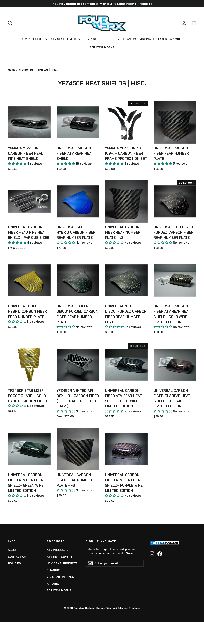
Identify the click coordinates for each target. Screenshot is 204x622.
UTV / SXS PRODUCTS (100, 39)
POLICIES (14, 563)
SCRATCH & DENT (101, 47)
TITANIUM (129, 39)
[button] (17, 164)
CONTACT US (17, 556)
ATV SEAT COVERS (64, 39)
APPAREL (176, 39)
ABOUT (13, 550)
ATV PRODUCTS (33, 39)
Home (12, 69)
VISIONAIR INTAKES (153, 39)
